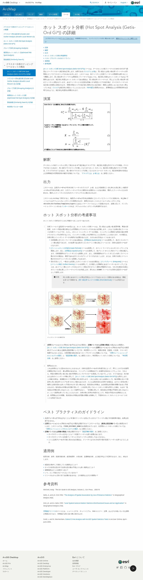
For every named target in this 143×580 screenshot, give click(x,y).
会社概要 (75, 561)
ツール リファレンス (17, 19)
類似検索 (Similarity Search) (14, 59)
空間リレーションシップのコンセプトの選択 (62, 429)
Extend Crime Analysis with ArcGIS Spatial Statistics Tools (86, 519)
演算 (46, 47)
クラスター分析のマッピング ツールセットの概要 (19, 28)
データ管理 (53, 14)
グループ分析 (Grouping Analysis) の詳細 (20, 89)
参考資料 (48, 64)
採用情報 (75, 563)
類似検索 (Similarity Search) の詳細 (20, 102)
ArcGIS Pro (29, 2)
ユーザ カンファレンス (80, 569)
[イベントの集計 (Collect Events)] (63, 264)
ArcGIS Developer (44, 571)
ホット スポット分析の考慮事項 (56, 55)
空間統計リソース (49, 511)
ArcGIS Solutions (44, 574)
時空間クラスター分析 (15, 107)
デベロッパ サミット (79, 571)
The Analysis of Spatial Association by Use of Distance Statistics (88, 495)
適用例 (47, 61)
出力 (46, 53)
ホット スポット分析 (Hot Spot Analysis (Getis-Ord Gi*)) (18, 42)
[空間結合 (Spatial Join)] (92, 240)
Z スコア (56, 87)
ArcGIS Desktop (43, 563)
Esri (135, 2)
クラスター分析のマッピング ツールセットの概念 (96, 19)
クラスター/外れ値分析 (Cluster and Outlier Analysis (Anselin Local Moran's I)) (19, 35)
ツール (65, 14)
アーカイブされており (67, 38)
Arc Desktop (10, 2)
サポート (6, 571)
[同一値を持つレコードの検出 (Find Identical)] (95, 280)
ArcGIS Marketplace (45, 577)
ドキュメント (7, 569)
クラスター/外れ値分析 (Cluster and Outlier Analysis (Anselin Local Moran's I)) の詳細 (20, 81)
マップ (30, 14)
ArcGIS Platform (43, 569)
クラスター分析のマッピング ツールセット (62, 19)
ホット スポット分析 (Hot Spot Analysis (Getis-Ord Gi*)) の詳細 (18, 72)
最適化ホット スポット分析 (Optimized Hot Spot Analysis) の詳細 (21, 96)
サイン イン (112, 2)
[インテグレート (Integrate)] (111, 261)
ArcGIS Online (43, 561)
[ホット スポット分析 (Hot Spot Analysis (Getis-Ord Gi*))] (64, 69)
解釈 (46, 50)
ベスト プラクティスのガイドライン (57, 58)
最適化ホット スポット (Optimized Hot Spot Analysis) (17, 53)
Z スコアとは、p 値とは (90, 173)
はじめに (19, 14)
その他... (78, 14)
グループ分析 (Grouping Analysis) (16, 48)
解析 (41, 14)
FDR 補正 (90, 87)
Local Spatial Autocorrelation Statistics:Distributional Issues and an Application (94, 503)
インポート (65, 206)
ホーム (6, 14)
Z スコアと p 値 (89, 71)
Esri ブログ (76, 566)
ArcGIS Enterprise (44, 566)
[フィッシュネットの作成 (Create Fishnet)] (66, 248)
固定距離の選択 (71, 355)
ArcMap (38, 2)
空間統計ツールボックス (35, 19)
